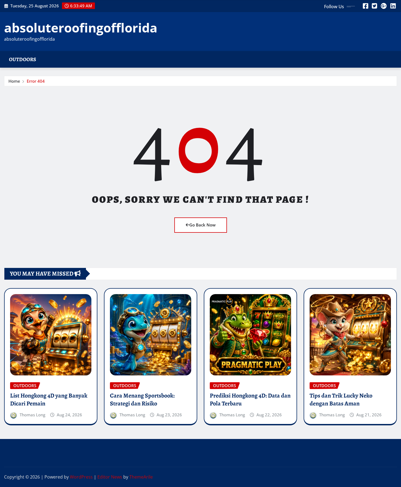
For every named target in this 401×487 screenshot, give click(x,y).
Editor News (109, 477)
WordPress (81, 477)
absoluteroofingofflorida (80, 27)
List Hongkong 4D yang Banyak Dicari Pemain (48, 400)
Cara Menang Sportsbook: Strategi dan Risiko (142, 400)
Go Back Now (202, 225)
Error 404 (36, 81)
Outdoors (22, 59)
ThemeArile (141, 477)
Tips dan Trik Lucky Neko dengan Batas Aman (341, 400)
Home (14, 81)
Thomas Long (32, 414)
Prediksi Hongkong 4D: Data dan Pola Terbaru (250, 400)
